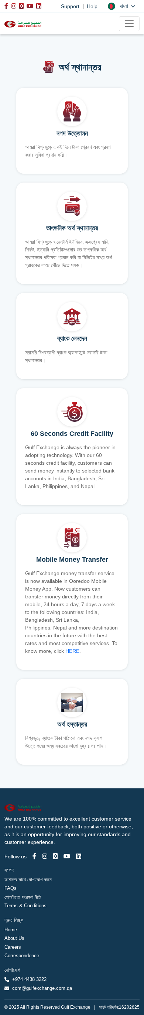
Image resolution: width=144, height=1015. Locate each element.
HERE (72, 651)
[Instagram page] (44, 856)
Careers (12, 947)
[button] (121, 6)
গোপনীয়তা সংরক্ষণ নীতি (22, 897)
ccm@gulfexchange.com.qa (42, 988)
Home (10, 929)
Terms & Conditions (25, 905)
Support (70, 6)
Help (92, 6)
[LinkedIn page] (78, 856)
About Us (14, 938)
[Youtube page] (67, 856)
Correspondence (21, 955)
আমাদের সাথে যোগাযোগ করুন (28, 879)
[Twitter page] (55, 856)
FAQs (10, 888)
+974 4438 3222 (29, 979)
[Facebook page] (34, 856)
